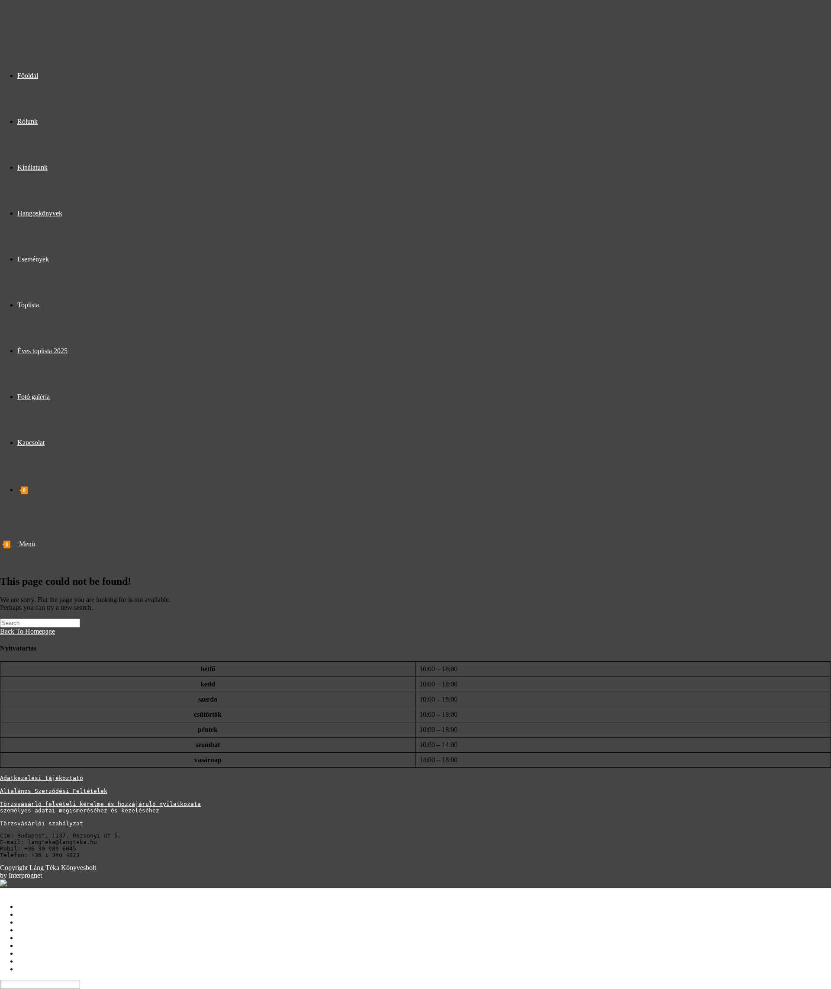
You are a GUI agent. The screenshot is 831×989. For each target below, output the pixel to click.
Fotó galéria (33, 961)
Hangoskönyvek (39, 930)
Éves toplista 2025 (42, 953)
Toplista (28, 945)
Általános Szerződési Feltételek (53, 791)
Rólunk (27, 914)
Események (33, 937)
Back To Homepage (27, 631)
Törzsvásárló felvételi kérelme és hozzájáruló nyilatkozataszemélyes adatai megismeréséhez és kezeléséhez (100, 807)
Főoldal (27, 906)
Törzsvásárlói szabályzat (41, 823)
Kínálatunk (32, 922)
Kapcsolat (31, 969)
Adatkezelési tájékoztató (41, 778)
